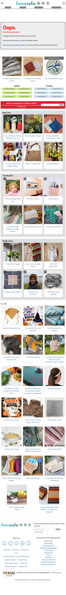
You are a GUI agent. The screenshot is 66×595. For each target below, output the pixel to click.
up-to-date (20, 40)
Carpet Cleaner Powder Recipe (17, 508)
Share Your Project (11, 563)
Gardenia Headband (54, 389)
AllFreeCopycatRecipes (48, 559)
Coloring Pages (41, 96)
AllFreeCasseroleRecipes (48, 564)
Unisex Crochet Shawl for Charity (11, 80)
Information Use (21, 106)
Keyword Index (10, 560)
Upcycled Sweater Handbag (53, 293)
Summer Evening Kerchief (11, 328)
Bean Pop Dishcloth (33, 478)
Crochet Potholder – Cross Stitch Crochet (53, 137)
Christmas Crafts (9, 92)
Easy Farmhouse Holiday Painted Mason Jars (12, 137)
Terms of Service (11, 566)
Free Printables (41, 89)
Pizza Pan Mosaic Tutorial (54, 79)
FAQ (16, 553)
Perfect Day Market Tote (33, 227)
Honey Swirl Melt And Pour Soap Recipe (54, 479)
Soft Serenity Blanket (33, 357)
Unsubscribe (23, 566)
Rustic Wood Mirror (33, 199)
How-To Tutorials (56, 92)
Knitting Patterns (56, 96)
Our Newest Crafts (9, 89)
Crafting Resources (24, 92)
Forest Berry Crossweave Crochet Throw (11, 358)
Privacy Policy (37, 105)
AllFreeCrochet (48, 541)
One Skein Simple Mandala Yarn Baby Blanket (12, 229)
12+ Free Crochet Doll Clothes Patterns (12, 165)
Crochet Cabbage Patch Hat (13, 200)
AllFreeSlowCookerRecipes (48, 562)
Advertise (15, 550)
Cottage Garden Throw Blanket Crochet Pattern (33, 450)
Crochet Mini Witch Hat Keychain (33, 329)
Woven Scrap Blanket (54, 449)
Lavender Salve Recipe (11, 449)
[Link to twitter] (10, 543)
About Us (7, 550)
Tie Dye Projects (56, 89)
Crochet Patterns (9, 96)
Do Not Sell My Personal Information (16, 556)
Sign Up (61, 105)
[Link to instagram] (22, 543)
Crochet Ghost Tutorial (11, 420)
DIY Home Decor (24, 96)
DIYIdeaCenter (48, 550)
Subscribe (23, 563)
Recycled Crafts (24, 89)
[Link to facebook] (4, 543)
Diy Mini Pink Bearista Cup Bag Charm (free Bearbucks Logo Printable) (55, 359)
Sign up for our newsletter (11, 45)
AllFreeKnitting (48, 543)
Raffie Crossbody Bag (33, 164)
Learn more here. (56, 572)
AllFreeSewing (48, 552)
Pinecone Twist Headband (33, 293)
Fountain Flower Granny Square (33, 80)
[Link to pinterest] (16, 543)
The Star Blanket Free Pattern (54, 329)
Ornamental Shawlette (53, 227)
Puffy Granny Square (54, 420)
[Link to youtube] (28, 543)
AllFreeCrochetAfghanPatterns (48, 548)
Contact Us (25, 550)
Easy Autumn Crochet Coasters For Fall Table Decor (11, 391)
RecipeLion (48, 557)
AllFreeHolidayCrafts (48, 545)
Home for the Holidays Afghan (33, 265)
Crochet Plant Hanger (12, 264)
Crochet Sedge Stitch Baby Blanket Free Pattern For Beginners (49, 509)
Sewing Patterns (41, 92)
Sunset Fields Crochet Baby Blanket (11, 479)
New (2, 304)
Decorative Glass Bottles (33, 136)
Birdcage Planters (53, 164)
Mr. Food (48, 555)
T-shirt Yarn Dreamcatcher (53, 265)
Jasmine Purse (53, 199)
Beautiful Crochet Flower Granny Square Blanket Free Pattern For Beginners (33, 391)
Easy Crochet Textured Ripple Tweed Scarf (33, 421)
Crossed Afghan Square (13, 292)
